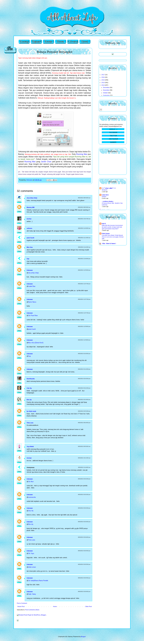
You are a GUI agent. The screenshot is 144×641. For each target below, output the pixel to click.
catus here (105, 195)
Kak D (104, 223)
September (106, 95)
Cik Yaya (31, 553)
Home (55, 606)
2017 (103, 74)
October (105, 93)
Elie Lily (29, 399)
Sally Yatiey (32, 594)
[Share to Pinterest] (56, 180)
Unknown (30, 270)
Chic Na (29, 388)
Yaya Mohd (30, 446)
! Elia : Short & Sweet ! (109, 243)
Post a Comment (22, 603)
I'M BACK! (104, 190)
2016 (103, 77)
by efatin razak (31, 411)
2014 (103, 82)
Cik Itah (29, 458)
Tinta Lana (30, 423)
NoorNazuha (31, 379)
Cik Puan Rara (33, 315)
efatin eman (32, 567)
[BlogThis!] (49, 180)
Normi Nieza (32, 302)
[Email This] (47, 180)
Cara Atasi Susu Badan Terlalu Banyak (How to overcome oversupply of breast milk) (113, 237)
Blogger (83, 636)
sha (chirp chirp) (32, 198)
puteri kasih (30, 238)
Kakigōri (104, 196)
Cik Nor (29, 219)
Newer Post (21, 606)
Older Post (88, 606)
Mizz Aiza (30, 247)
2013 (103, 85)
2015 (103, 80)
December (106, 87)
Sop (28, 259)
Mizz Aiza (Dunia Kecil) (35, 342)
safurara (29, 228)
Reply (19, 201)
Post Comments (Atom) (32, 610)
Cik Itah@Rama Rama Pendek (38, 580)
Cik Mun (31, 481)
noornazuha (32, 497)
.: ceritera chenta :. (108, 201)
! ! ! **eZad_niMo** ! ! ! (109, 188)
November (106, 90)
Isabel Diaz (31, 286)
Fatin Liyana (106, 233)
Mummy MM (30, 207)
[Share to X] (52, 180)
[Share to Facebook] (54, 180)
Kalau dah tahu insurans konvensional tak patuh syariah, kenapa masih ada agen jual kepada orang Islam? (112, 227)
